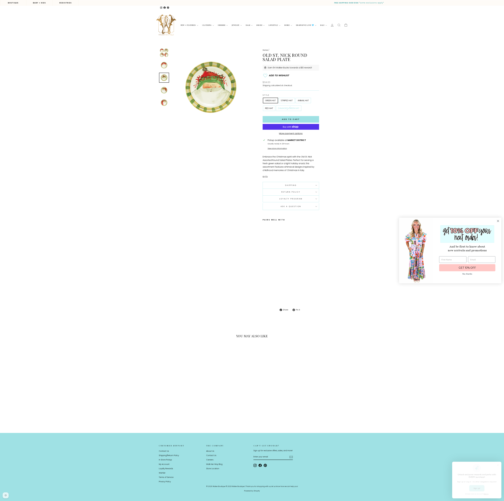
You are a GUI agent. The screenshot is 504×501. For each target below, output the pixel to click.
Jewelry (236, 25)
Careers (209, 460)
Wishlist (162, 473)
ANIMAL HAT (303, 100)
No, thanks (467, 273)
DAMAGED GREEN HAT (288, 108)
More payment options (291, 133)
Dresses (222, 25)
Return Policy (290, 192)
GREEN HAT (270, 100)
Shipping (266, 85)
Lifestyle (273, 25)
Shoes (259, 25)
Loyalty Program (290, 199)
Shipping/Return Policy (169, 455)
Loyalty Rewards (166, 468)
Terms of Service (166, 477)
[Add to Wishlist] (291, 75)
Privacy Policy (165, 481)
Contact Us (164, 451)
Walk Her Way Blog (214, 464)
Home (287, 25)
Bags (248, 25)
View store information (277, 148)
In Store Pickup (165, 460)
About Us (210, 451)
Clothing (207, 25)
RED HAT (269, 108)
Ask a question (291, 206)
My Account (164, 464)
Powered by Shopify (252, 491)
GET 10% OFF (467, 267)
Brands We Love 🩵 (305, 25)
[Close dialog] (498, 221)
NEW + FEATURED (188, 25)
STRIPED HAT (287, 100)
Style (266, 95)
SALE (322, 25)
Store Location (212, 468)
